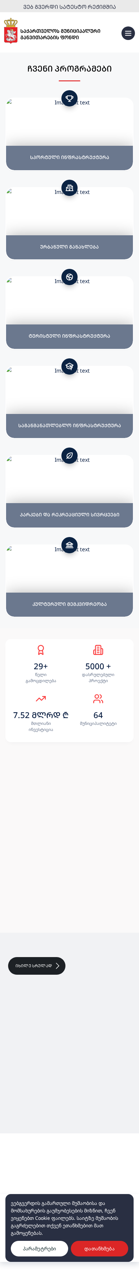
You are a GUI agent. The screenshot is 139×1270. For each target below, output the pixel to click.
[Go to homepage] (52, 31)
